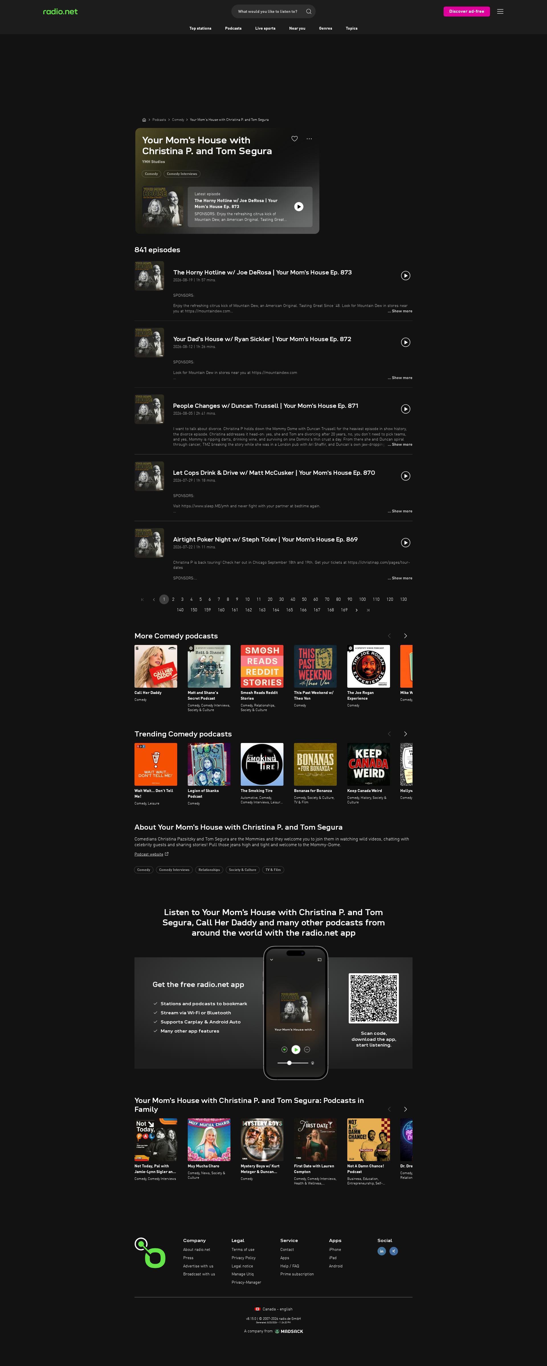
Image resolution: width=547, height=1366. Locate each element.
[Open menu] (500, 11)
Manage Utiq (243, 1274)
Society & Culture (242, 870)
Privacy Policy (244, 1258)
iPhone (335, 1250)
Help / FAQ (289, 1266)
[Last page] (368, 610)
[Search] (308, 11)
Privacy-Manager (246, 1282)
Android (336, 1266)
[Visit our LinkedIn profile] (381, 1251)
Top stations (200, 28)
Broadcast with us (199, 1274)
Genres (325, 28)
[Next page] (356, 610)
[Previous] (389, 633)
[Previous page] (153, 599)
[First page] (142, 599)
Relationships (209, 870)
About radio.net (196, 1250)
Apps (284, 1258)
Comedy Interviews (182, 174)
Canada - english (277, 1309)
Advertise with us (198, 1266)
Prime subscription (297, 1274)
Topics (352, 28)
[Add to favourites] (294, 138)
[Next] (406, 633)
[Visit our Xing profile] (393, 1251)
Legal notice (242, 1266)
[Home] (144, 119)
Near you (297, 28)
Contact (287, 1250)
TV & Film (273, 870)
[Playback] (298, 206)
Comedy (151, 174)
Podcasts (233, 28)
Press (188, 1258)
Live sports (265, 28)
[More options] (309, 138)
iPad (333, 1258)
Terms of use (243, 1250)
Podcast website (148, 854)
